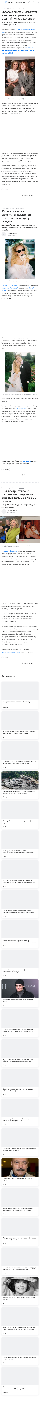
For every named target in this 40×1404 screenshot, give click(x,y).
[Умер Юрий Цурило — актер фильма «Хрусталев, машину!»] (20, 964)
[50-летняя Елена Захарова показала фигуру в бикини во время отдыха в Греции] (20, 1261)
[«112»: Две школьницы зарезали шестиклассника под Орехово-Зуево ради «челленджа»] (20, 844)
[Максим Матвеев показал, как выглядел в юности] (20, 993)
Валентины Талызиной (9, 288)
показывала (26, 461)
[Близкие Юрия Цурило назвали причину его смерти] (20, 1172)
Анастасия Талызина (9, 285)
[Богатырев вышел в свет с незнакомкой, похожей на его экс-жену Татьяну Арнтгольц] (20, 874)
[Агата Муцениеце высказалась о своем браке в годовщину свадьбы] (20, 1142)
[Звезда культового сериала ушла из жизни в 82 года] (20, 1291)
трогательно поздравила (10, 652)
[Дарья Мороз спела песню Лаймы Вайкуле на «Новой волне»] (20, 1351)
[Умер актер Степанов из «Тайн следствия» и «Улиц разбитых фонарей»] (20, 1112)
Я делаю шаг (22, 408)
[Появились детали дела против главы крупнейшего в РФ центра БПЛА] (20, 1381)
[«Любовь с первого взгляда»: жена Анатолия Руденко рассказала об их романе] (20, 725)
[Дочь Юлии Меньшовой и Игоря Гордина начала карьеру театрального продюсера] (20, 1023)
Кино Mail (21, 208)
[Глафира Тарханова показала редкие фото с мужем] (20, 815)
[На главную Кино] (10, 2)
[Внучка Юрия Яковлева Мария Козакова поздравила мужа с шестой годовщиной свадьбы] (20, 904)
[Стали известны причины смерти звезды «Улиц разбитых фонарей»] (20, 1083)
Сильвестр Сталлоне (9, 551)
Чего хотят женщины (22, 29)
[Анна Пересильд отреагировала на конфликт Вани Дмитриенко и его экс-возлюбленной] (20, 1321)
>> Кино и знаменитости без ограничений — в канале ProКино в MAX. (17, 50)
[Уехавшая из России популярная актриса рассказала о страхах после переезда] (20, 1202)
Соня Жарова (12, 233)
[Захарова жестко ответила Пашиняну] (20, 695)
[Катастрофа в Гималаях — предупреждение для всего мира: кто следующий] (20, 785)
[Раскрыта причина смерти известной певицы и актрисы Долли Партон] (20, 1232)
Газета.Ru (21, 8)
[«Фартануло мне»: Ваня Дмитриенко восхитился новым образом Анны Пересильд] (20, 934)
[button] (20, 77)
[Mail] (6, 2)
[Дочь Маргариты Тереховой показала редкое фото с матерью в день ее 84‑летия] (20, 755)
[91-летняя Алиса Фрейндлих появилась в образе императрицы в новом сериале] (20, 1053)
